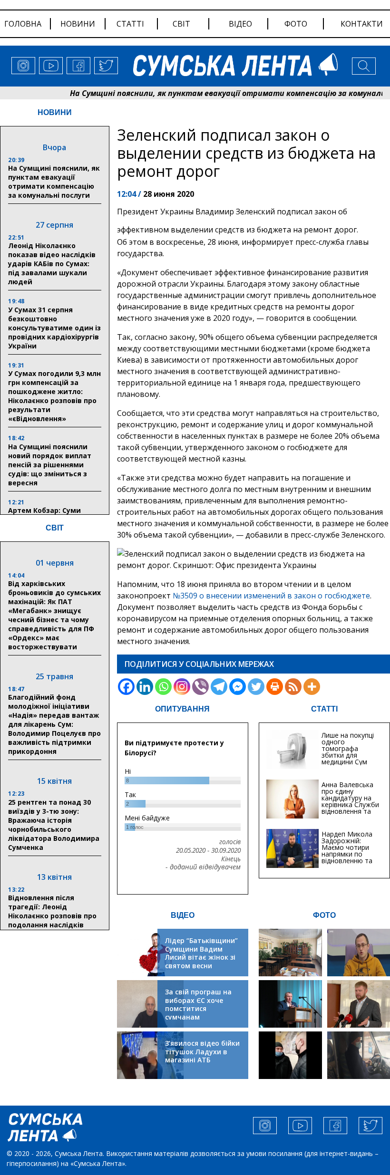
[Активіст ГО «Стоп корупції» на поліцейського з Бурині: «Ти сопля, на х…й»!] (290, 1055)
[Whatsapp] (163, 686)
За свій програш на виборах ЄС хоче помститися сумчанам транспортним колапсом (198, 1012)
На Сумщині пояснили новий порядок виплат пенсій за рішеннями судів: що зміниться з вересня (49, 464)
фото (295, 24)
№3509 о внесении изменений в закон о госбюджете (271, 595)
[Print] (274, 686)
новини (77, 24)
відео (240, 24)
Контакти (362, 24)
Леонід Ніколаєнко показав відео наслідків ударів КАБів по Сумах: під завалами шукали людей (52, 263)
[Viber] (200, 686)
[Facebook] (126, 686)
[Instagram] (182, 686)
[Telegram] (219, 686)
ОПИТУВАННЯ (182, 709)
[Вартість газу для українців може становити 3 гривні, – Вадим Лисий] (358, 1004)
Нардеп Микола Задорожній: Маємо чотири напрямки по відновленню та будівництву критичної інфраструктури (347, 857)
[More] (311, 686)
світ (181, 24)
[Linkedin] (144, 686)
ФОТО (324, 915)
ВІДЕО (183, 915)
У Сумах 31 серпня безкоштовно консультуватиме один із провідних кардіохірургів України (54, 327)
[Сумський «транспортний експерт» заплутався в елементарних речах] (358, 952)
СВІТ (55, 528)
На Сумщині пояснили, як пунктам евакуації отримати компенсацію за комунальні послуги (54, 182)
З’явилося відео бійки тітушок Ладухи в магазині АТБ (202, 1051)
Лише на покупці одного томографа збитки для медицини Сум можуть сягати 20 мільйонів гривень (348, 758)
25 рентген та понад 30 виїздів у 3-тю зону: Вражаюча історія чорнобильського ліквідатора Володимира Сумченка (53, 825)
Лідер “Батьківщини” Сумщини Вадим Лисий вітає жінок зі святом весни (201, 953)
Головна (22, 24)
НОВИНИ (55, 112)
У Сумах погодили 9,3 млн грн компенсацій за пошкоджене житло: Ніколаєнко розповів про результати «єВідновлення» (54, 396)
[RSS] (293, 686)
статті (130, 24)
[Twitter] (256, 686)
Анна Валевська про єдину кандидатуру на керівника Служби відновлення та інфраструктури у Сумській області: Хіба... (350, 808)
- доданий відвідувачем (203, 867)
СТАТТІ (324, 709)
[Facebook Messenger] (237, 686)
